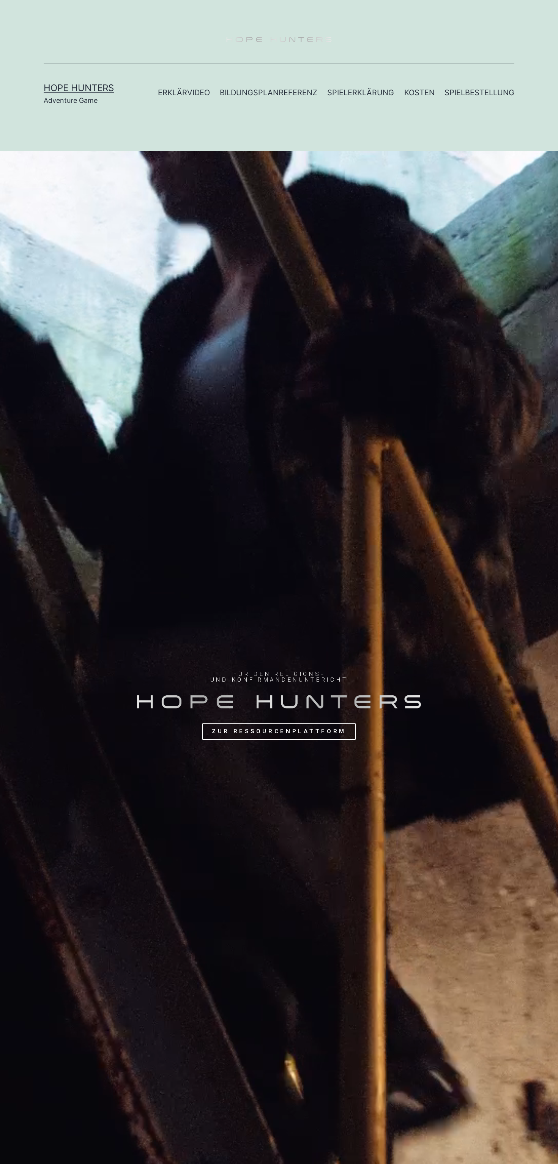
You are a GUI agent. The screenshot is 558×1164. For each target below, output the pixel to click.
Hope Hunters (79, 87)
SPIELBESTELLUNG (479, 92)
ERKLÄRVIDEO (184, 92)
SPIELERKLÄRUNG (360, 92)
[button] (279, 731)
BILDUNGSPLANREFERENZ (268, 92)
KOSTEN (419, 92)
